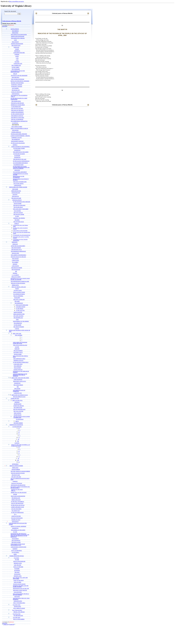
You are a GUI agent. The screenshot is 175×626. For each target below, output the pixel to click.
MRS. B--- (13, 490)
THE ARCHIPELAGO (18, 317)
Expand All (11, 624)
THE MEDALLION (16, 497)
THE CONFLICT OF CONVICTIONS (19, 34)
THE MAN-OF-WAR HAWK (19, 205)
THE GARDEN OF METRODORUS (18, 255)
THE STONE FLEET (15, 45)
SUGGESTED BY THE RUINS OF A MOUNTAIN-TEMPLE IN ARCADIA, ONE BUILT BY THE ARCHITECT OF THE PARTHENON (20, 535)
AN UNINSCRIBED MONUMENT (20, 162)
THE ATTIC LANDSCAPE (19, 299)
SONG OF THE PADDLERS (19, 561)
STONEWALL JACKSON (16, 84)
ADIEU (15, 554)
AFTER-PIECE (15, 464)
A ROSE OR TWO (15, 398)
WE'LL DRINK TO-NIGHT (19, 608)
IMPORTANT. (17, 50)
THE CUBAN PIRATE (18, 384)
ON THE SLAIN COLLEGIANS (18, 143)
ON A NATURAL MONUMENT (20, 172)
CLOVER (17, 346)
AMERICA (15, 144)
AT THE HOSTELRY (17, 426)
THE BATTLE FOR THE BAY (17, 103)
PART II (17, 421)
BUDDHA (15, 273)
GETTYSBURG (15, 88)
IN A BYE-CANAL (18, 290)
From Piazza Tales (16, 613)
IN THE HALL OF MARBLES (17, 501)
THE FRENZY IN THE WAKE (17, 117)
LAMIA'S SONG (15, 260)
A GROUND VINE (18, 393)
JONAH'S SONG (17, 606)
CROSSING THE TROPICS (19, 218)
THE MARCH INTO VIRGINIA (18, 38)
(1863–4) (13, 96)
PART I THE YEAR (17, 333)
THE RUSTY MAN (16, 474)
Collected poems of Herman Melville (11, 21)
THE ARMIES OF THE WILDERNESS (19, 95)
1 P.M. (17, 58)
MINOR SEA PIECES (17, 200)
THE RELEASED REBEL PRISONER (19, 133)
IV (19, 433)
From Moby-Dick (16, 604)
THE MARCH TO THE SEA (17, 115)
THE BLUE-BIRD (18, 354)
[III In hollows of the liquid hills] (20, 230)
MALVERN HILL (15, 77)
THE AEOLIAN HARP (16, 198)
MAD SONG (17, 596)
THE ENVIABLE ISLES (18, 221)
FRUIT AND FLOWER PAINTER (18, 496)
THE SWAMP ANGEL (16, 101)
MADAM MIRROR (16, 469)
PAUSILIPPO (17, 297)
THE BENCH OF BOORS (16, 267)
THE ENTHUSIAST (16, 269)
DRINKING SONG (18, 563)
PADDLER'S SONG (18, 601)
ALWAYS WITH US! (18, 369)
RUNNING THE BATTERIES (17, 82)
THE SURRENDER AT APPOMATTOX (19, 121)
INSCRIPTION (17, 150)
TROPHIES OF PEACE (18, 360)
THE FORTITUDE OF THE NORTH (20, 152)
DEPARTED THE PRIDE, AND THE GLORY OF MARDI (20, 586)
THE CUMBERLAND (16, 65)
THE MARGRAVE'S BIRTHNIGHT (18, 251)
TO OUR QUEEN (19, 419)
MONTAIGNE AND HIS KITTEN (18, 485)
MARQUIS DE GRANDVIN (16, 424)
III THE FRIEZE (19, 308)
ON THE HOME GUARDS (19, 148)
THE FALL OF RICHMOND (17, 119)
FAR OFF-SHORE (17, 203)
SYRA (17, 319)
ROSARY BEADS (17, 414)
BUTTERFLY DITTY (18, 352)
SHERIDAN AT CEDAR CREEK (18, 104)
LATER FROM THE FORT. (19, 52)
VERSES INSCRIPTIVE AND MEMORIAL (20, 146)
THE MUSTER (15, 130)
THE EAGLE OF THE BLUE (17, 110)
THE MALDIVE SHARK (18, 214)
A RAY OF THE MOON (18, 580)
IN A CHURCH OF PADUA (19, 294)
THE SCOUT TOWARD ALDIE (20, 181)
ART (16, 271)
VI (19, 437)
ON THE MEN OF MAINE (19, 153)
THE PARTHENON (19, 303)
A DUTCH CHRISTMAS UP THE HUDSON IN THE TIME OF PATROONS (20, 374)
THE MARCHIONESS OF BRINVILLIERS (20, 281)
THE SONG (17, 572)
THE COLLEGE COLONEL (17, 108)
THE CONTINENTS (16, 540)
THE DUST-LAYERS (16, 542)
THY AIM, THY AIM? (16, 476)
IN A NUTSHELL (15, 552)
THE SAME (17, 301)
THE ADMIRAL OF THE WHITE (18, 530)
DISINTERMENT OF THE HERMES (21, 321)
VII (18, 439)
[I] (19, 428)
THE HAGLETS (15, 196)
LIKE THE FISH (17, 565)
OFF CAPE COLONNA (18, 315)
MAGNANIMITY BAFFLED (17, 141)
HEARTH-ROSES (17, 403)
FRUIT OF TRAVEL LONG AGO (19, 286)
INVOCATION (17, 574)
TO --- (15, 514)
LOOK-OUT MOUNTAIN (16, 91)
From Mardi (16, 557)
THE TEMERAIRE (16, 69)
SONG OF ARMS (17, 582)
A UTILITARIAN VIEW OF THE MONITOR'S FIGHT (18, 71)
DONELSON (16, 47)
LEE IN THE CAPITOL (18, 183)
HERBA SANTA (15, 285)
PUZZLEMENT (15, 538)
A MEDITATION (17, 185)
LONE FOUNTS (15, 265)
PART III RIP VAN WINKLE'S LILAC (20, 394)
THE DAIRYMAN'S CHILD (19, 358)
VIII (18, 441)
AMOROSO (17, 402)
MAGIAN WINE (15, 253)
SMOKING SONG (18, 575)
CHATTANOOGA (15, 93)
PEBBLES (16, 223)
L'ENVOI (17, 328)
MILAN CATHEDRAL (18, 295)
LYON (15, 40)
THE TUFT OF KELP (18, 212)
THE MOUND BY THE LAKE (19, 159)
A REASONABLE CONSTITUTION (18, 546)
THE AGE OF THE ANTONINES (18, 283)
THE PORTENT (15, 30)
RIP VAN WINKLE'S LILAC (19, 396)
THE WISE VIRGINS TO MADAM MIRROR (20, 471)
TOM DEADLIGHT (16, 192)
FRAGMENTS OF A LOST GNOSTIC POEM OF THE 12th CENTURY (20, 279)
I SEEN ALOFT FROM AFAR (21, 305)
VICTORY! (17, 61)
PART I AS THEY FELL (17, 400)
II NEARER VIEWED (20, 306)
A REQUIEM (17, 170)
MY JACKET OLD (16, 510)
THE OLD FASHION (18, 350)
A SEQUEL (17, 442)
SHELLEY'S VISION (16, 276)
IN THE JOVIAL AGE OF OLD (17, 505)
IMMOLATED (15, 467)
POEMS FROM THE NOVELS (17, 556)
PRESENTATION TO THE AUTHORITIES (18, 177)
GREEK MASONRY (18, 312)
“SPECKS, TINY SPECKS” (19, 611)
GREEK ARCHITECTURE (19, 314)
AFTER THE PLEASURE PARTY (18, 245)
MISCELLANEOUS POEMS (16, 465)
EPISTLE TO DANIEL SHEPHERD (18, 526)
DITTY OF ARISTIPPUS (16, 550)
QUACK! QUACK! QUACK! (19, 584)
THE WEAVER (15, 258)
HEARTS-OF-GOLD (16, 519)
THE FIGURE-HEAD (18, 207)
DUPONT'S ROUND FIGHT (17, 43)
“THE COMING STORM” (16, 126)
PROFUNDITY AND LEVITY (19, 381)
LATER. (17, 56)
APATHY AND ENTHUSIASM (17, 36)
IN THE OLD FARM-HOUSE (17, 512)
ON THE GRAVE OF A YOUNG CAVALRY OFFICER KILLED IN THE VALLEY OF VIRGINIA (21, 167)
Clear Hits (4, 26)
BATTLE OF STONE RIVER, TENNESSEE (20, 81)
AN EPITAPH (17, 155)
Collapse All (5, 624)
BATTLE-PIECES (15, 29)
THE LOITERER (18, 335)
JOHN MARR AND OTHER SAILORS (18, 187)
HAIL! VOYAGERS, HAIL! (19, 602)
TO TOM (15, 531)
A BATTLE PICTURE (16, 516)
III (19, 432)
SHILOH (15, 73)
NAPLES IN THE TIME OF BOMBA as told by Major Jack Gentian (20, 445)
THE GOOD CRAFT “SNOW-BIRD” (20, 209)
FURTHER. (17, 54)
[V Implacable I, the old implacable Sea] (21, 235)
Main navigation (20, 1)
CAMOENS (15, 481)
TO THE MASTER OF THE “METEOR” (21, 201)
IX (19, 462)
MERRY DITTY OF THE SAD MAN (18, 492)
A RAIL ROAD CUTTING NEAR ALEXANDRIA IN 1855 (18, 544)
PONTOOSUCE (15, 521)
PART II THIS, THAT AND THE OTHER (20, 377)
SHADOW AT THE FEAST (17, 489)
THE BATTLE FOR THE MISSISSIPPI (19, 75)
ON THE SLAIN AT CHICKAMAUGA (21, 161)
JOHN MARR (15, 189)
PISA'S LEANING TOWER (19, 292)
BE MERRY (17, 568)
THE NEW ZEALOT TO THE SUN (18, 256)
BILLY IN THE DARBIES (18, 619)
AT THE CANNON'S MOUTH (17, 113)
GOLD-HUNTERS (18, 592)
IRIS (18, 386)
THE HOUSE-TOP (16, 90)
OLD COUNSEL (17, 210)
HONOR (15, 494)
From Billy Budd (16, 617)
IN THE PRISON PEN (16, 106)
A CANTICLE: (15, 123)
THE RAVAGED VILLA (16, 249)
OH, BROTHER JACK (18, 615)
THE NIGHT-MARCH (16, 247)
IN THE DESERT (17, 324)
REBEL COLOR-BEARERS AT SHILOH (19, 128)
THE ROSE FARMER (18, 422)
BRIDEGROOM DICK (16, 190)
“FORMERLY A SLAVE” (16, 137)
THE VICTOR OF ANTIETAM (17, 79)
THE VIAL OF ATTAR (18, 411)
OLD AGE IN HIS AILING (17, 517)
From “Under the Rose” (17, 610)
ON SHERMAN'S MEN (18, 164)
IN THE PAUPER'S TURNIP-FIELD (20, 362)
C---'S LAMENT (15, 275)
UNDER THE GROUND (18, 405)
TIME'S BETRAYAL (18, 379)
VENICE (17, 288)
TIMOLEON (14, 242)
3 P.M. (17, 59)
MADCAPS (17, 348)
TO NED (17, 216)
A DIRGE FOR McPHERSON (17, 112)
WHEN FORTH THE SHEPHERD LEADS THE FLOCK (20, 343)
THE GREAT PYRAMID (18, 326)
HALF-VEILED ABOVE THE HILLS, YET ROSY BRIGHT (21, 594)
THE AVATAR (17, 388)
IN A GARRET (15, 262)
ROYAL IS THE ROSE (18, 566)
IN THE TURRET (15, 67)
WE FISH (17, 559)
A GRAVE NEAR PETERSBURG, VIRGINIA (20, 135)
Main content (12, 1)
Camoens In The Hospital (16, 483)
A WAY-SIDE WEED (18, 364)
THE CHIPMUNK (18, 365)
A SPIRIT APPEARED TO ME (17, 507)
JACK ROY (15, 194)
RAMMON (15, 548)
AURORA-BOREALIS (16, 132)
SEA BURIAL (17, 570)
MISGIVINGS (15, 32)
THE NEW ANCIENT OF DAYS (18, 473)
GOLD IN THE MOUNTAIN (17, 503)
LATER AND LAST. (18, 63)
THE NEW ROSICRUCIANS (19, 409)
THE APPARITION (16, 139)
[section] (17, 49)
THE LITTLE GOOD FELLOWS (20, 345)
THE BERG (17, 219)
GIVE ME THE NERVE (16, 508)
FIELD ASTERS (17, 367)
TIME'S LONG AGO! (16, 499)
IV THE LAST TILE (20, 310)
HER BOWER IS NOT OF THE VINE (21, 588)
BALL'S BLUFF (15, 41)
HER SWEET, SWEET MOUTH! (20, 590)
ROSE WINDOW (17, 413)
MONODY (15, 264)
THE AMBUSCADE (18, 407)
